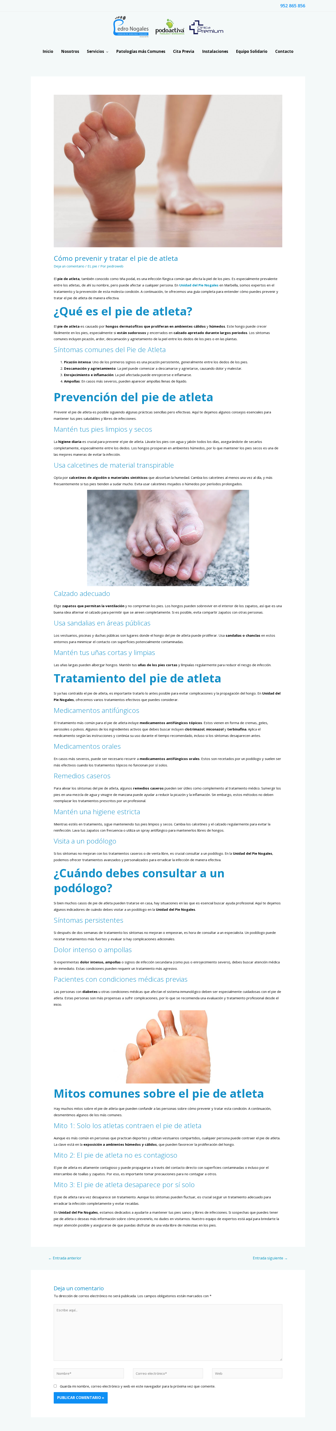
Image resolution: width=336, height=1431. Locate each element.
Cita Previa (183, 51)
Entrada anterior (64, 1258)
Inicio (48, 51)
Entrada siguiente (270, 1258)
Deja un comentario (69, 266)
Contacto (284, 51)
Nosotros (70, 51)
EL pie (92, 266)
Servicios (95, 51)
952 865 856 (292, 6)
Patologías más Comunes (140, 51)
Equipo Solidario (251, 51)
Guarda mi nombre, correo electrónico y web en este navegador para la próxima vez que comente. (137, 1386)
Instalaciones (215, 51)
